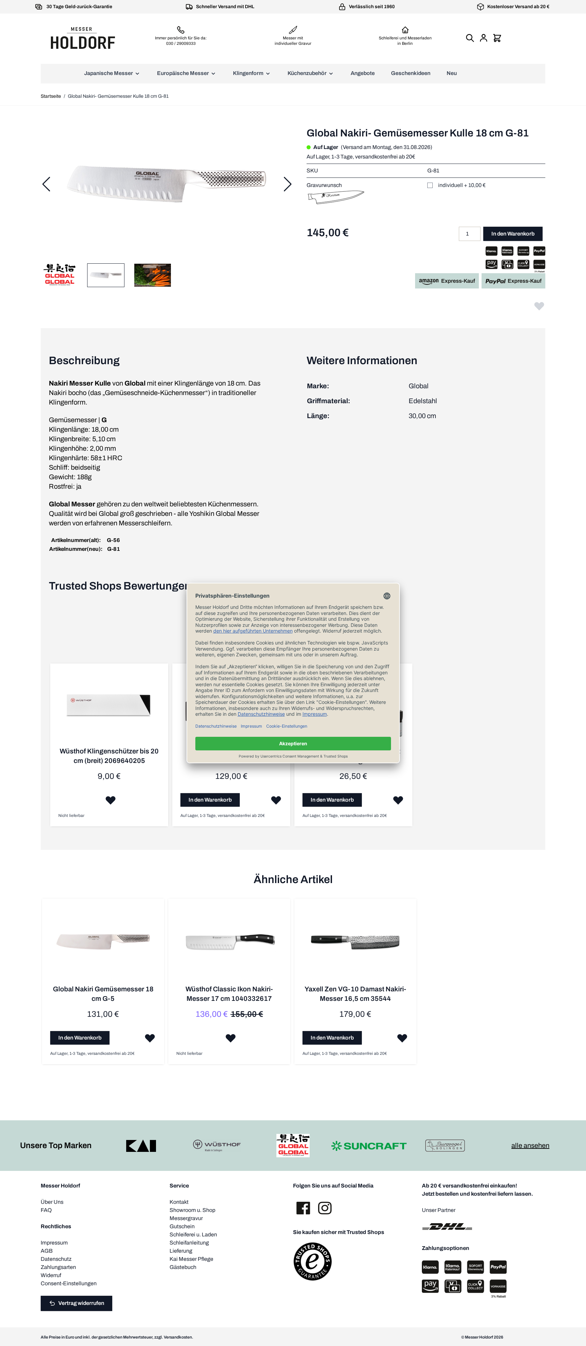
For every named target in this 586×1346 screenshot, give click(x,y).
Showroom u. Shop (192, 1210)
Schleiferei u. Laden (193, 1234)
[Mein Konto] (483, 38)
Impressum (54, 1243)
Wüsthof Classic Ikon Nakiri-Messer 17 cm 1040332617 (229, 993)
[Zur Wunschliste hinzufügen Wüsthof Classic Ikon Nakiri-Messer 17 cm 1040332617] (230, 1038)
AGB (47, 1251)
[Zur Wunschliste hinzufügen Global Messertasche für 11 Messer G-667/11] (276, 800)
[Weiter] (287, 184)
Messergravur (186, 1218)
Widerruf (51, 1275)
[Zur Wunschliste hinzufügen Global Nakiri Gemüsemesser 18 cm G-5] (150, 1038)
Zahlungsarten (58, 1267)
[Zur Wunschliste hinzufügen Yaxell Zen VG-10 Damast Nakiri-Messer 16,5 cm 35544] (402, 1038)
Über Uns (52, 1202)
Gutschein (182, 1226)
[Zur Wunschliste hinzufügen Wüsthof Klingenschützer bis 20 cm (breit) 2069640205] (110, 800)
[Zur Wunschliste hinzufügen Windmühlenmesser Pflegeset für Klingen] (398, 800)
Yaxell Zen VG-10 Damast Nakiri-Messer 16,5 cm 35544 (355, 993)
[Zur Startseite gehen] (83, 38)
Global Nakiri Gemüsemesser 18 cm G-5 (103, 993)
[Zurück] (46, 184)
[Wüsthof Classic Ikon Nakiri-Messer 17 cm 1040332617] (229, 945)
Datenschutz (56, 1259)
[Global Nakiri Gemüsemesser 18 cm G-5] (103, 945)
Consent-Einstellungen (69, 1283)
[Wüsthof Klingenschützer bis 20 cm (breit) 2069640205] (109, 709)
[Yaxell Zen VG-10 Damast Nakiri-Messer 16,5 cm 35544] (355, 945)
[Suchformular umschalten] (470, 38)
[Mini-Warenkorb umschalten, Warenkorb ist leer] (497, 38)
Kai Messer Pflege (191, 1259)
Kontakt (179, 1202)
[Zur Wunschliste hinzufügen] (539, 306)
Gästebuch (183, 1267)
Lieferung (181, 1251)
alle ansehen (530, 1145)
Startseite (51, 96)
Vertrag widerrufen (81, 1303)
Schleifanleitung (189, 1243)
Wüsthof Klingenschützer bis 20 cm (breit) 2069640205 (109, 755)
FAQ (46, 1210)
